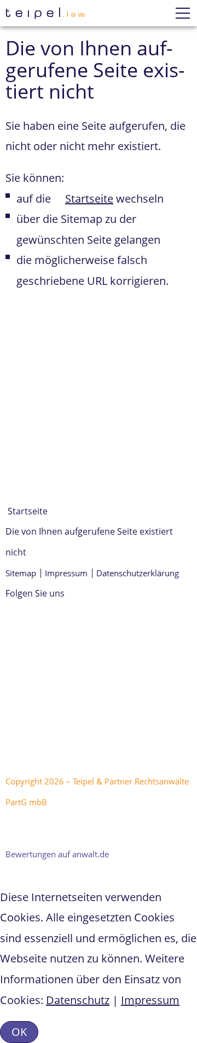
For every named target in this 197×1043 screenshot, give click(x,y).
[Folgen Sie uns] (6, 645)
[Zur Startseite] (45, 13)
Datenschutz (77, 1000)
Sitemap (20, 573)
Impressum (66, 573)
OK (19, 1031)
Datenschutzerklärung (137, 573)
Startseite (89, 198)
